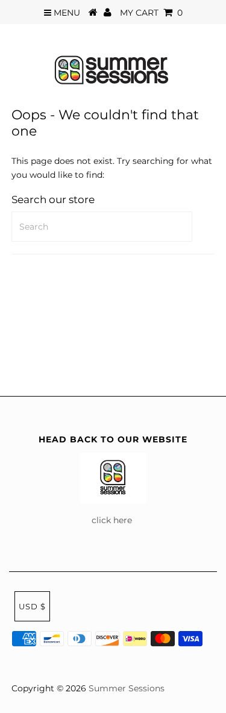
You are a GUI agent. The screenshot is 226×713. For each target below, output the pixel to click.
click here (113, 520)
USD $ (32, 606)
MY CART (151, 12)
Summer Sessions (127, 688)
